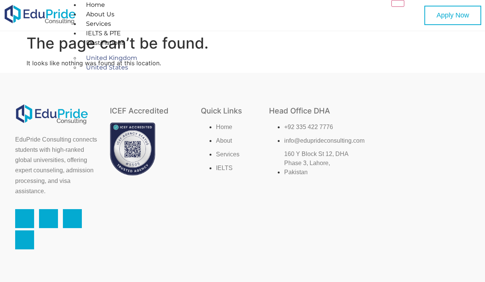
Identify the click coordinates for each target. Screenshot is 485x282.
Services (98, 23)
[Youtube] (24, 239)
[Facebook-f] (24, 218)
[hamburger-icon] (397, 3)
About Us (100, 14)
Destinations (105, 42)
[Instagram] (48, 218)
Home (95, 4)
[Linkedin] (72, 218)
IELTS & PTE (103, 33)
